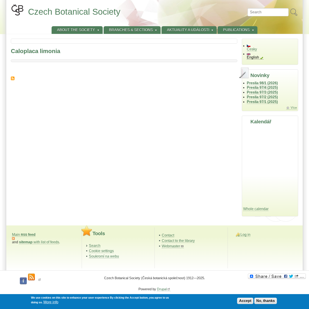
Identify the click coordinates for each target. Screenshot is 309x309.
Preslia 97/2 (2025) (262, 97)
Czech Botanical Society (74, 11)
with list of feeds (39, 242)
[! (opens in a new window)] (39, 281)
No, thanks (265, 301)
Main (24, 234)
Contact (168, 235)
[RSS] (31, 277)
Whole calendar (256, 209)
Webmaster (171, 246)
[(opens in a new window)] (277, 276)
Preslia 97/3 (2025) (262, 92)
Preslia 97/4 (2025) (262, 87)
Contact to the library (178, 241)
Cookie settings (101, 251)
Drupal (162, 289)
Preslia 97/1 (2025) (262, 102)
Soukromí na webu (104, 256)
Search (94, 246)
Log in (245, 234)
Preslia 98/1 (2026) (262, 83)
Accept (245, 301)
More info (50, 302)
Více (294, 107)
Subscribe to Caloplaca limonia (12, 78)
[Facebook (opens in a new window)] (23, 281)
